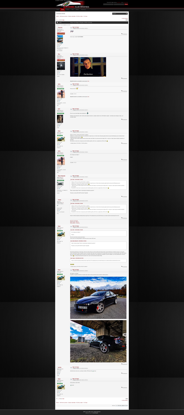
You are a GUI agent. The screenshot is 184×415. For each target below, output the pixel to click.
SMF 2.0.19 (85, 411)
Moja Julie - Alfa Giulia (74, 220)
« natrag (123, 18)
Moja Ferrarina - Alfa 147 (74, 221)
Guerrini (60, 27)
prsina (59, 367)
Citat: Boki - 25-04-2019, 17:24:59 (76, 179)
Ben (59, 54)
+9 (62, 30)
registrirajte (125, 2)
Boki (88, 81)
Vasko (59, 199)
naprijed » (126, 18)
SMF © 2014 (90, 411)
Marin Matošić (61, 176)
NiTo (59, 84)
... (58, 398)
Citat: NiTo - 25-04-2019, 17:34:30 (76, 229)
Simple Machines (97, 411)
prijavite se (119, 2)
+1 (62, 202)
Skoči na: (113, 405)
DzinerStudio (95, 412)
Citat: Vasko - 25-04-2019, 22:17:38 (76, 258)
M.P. (59, 109)
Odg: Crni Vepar (75, 27)
